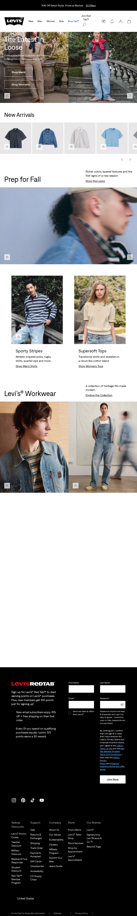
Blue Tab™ (73, 21)
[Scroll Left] (122, 159)
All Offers (91, 5)
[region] (68, 136)
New (31, 21)
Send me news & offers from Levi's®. (83, 713)
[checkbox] (69, 713)
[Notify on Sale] (112, 21)
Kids (61, 21)
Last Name (105, 682)
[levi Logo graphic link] (14, 21)
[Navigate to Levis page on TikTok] (32, 800)
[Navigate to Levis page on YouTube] (41, 800)
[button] (120, 21)
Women (51, 21)
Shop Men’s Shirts (26, 366)
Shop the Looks (95, 181)
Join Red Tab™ (86, 17)
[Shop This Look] (7, 96)
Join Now (113, 779)
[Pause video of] (130, 96)
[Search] (84, 24)
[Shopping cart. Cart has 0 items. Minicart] (129, 21)
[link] (60, 913)
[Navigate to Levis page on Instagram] (13, 800)
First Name (73, 682)
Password (105, 698)
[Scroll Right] (130, 159)
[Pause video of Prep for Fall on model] (130, 257)
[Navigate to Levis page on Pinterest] (23, 800)
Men (39, 21)
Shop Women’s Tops (90, 366)
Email (71, 698)
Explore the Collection (99, 395)
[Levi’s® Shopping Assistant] (103, 21)
